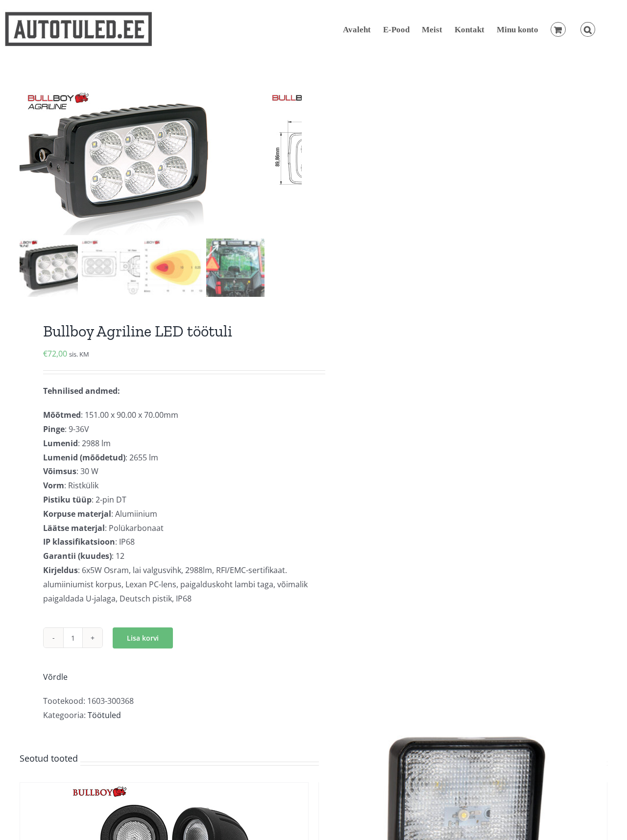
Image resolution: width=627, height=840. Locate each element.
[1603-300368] (142, 161)
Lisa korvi (143, 638)
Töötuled (104, 715)
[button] (587, 29)
